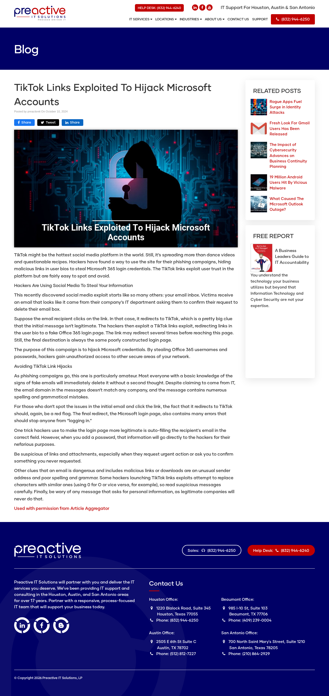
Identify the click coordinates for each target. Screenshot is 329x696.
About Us (214, 19)
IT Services (139, 19)
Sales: (212, 550)
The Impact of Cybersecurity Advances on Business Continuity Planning (288, 155)
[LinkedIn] (195, 7)
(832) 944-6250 (295, 19)
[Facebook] (202, 7)
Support (260, 19)
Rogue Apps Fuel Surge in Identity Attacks (286, 107)
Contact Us (238, 19)
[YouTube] (209, 7)
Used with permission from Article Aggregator (61, 508)
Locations (165, 19)
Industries (190, 19)
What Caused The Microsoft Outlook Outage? (287, 204)
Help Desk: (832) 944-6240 (159, 8)
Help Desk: (281, 550)
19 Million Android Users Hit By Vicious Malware (288, 182)
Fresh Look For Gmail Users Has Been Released (290, 128)
